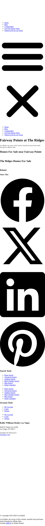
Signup (6, 411)
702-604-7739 (5, 435)
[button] (22, 78)
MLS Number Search (11, 381)
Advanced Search (10, 377)
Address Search (9, 379)
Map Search (8, 383)
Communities (9, 27)
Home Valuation (10, 385)
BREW (8, 523)
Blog (6, 25)
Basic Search (8, 375)
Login (6, 409)
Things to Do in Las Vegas (13, 30)
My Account (8, 407)
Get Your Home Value (12, 29)
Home (6, 23)
